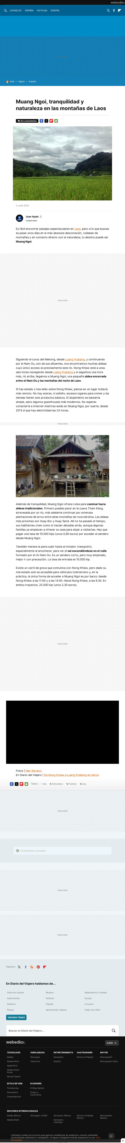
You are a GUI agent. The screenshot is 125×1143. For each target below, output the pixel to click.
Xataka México (14, 1115)
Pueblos (73, 784)
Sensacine (58, 1057)
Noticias (42, 10)
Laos (77, 228)
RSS (31, 966)
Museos (50, 992)
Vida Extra (35, 1061)
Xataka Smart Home (13, 1071)
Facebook (114, 10)
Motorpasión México (106, 1116)
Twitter (108, 10)
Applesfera (12, 1065)
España (29, 10)
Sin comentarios (29, 121)
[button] (33, 216)
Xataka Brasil (13, 1120)
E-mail (56, 121)
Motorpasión (106, 1057)
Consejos (15, 10)
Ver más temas (16, 1017)
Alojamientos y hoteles (96, 992)
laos (84, 784)
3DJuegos (35, 1057)
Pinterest (38, 966)
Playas (10, 1009)
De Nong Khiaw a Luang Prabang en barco (71, 775)
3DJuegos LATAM (38, 1115)
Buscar (113, 1030)
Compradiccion (14, 1096)
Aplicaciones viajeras (56, 1009)
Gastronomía (13, 998)
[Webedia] (118, 2)
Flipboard (119, 10)
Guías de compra (15, 992)
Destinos (11, 1004)
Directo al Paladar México (85, 1116)
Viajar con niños (92, 1009)
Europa (55, 10)
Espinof (57, 1061)
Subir (110, 1043)
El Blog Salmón (37, 1088)
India (12, 81)
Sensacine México (62, 1115)
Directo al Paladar (85, 1057)
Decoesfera (12, 1092)
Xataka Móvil (13, 1061)
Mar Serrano (34, 770)
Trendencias (13, 1088)
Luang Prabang (75, 359)
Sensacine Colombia (58, 1121)
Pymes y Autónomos (35, 1093)
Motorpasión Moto (109, 1061)
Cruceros (89, 1004)
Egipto (22, 81)
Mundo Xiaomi (13, 1076)
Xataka (10, 1057)
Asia (44, 784)
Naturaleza (57, 784)
